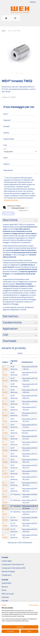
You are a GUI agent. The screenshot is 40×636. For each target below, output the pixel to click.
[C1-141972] (15, 484)
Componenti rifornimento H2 (13, 564)
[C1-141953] (15, 397)
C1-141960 (4, 437)
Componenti (6, 575)
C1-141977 (4, 513)
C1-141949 (4, 379)
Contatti (5, 600)
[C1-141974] (15, 495)
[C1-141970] (15, 472)
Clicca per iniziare (18, 208)
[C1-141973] (15, 490)
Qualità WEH (6, 583)
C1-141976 (5, 507)
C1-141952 (4, 391)
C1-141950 (4, 385)
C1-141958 (4, 426)
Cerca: (20, 353)
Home (3, 31)
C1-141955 (4, 408)
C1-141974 (4, 495)
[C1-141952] (15, 391)
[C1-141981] (15, 530)
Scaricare (5, 597)
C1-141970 (4, 472)
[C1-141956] (15, 414)
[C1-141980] (15, 524)
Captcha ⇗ (24, 210)
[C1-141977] (15, 513)
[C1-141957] (15, 420)
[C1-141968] (15, 461)
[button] (33, 2)
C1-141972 (4, 484)
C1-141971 (6, 477)
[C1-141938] (15, 368)
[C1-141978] (15, 519)
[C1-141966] (15, 449)
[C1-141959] (15, 432)
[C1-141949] (15, 379)
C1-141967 (4, 455)
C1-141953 (4, 396)
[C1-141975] (15, 501)
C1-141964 (4, 443)
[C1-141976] (15, 507)
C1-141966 (4, 449)
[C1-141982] (15, 536)
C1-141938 (4, 367)
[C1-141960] (15, 437)
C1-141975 (4, 501)
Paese (5, 149)
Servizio (5, 587)
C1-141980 (4, 524)
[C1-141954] (15, 403)
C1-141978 (4, 518)
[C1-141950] (15, 385)
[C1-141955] (15, 408)
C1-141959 (4, 431)
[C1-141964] (15, 443)
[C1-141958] (15, 426)
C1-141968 (4, 460)
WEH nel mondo (8, 594)
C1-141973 (4, 489)
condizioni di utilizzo (11, 200)
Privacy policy (33, 605)
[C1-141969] (15, 466)
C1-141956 (4, 414)
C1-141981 (6, 529)
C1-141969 (4, 466)
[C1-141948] (15, 374)
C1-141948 (4, 373)
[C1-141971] (15, 478)
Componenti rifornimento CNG (13, 568)
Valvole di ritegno (8, 571)
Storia (4, 590)
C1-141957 (4, 420)
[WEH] (20, 10)
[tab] (20, 220)
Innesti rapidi (7, 561)
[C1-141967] (15, 455)
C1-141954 (4, 402)
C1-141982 (4, 536)
